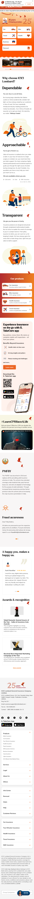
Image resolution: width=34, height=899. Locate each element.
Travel (5, 35)
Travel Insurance (7, 746)
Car (4, 29)
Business (6, 42)
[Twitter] (14, 718)
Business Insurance (8, 751)
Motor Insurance (7, 736)
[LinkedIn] (26, 718)
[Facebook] (2, 718)
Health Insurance (7, 743)
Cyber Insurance (7, 756)
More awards (17, 668)
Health (20, 35)
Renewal (6, 48)
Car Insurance (6, 738)
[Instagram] (8, 718)
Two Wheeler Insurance (9, 741)
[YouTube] (20, 718)
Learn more (9, 367)
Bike (19, 29)
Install (28, 4)
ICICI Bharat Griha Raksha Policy (11, 759)
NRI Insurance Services (9, 748)
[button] (33, 1)
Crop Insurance (7, 754)
